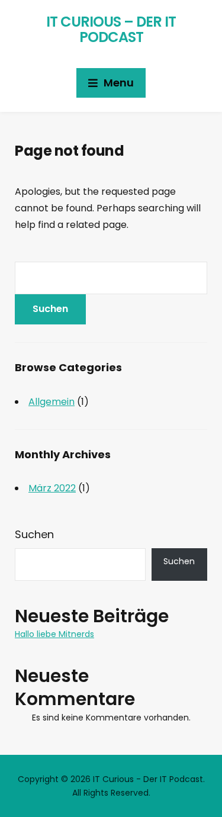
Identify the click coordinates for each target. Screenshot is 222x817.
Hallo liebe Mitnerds (54, 634)
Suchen (34, 534)
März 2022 (52, 488)
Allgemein (51, 401)
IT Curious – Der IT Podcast (111, 29)
